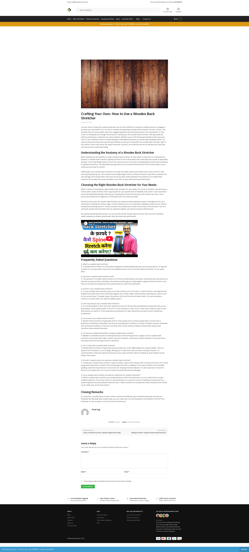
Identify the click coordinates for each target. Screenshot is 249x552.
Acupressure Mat (134, 520)
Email (126, 472)
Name (83, 472)
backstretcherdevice (134, 422)
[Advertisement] (124, 41)
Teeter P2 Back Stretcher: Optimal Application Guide (102, 433)
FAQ (98, 523)
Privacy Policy (72, 526)
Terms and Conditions (104, 520)
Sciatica (117, 422)
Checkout (178, 12)
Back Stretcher (133, 518)
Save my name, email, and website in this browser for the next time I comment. (108, 481)
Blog (69, 515)
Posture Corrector (134, 515)
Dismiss (244, 549)
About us (70, 523)
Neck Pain (70, 518)
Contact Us (100, 518)
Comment (85, 452)
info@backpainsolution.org (79, 2)
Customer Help (167, 12)
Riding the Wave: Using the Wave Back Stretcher (148, 433)
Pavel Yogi (96, 409)
